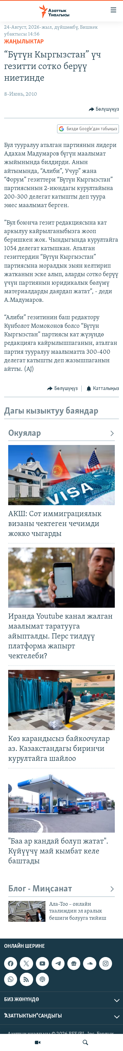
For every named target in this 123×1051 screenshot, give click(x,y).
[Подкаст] (42, 979)
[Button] (104, 109)
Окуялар (24, 433)
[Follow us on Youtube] (42, 963)
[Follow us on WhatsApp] (10, 979)
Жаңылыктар (24, 42)
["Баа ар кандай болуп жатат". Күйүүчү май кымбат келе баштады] (61, 802)
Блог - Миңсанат (40, 889)
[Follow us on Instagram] (105, 963)
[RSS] (26, 979)
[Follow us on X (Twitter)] (26, 963)
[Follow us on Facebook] (10, 963)
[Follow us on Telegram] (58, 963)
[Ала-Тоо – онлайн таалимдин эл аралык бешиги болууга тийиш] (26, 911)
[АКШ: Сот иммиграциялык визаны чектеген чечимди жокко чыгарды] (61, 475)
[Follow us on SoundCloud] (89, 963)
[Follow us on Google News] (73, 963)
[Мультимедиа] (37, 1042)
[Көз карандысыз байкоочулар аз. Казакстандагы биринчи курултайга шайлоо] (61, 700)
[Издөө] (85, 1042)
